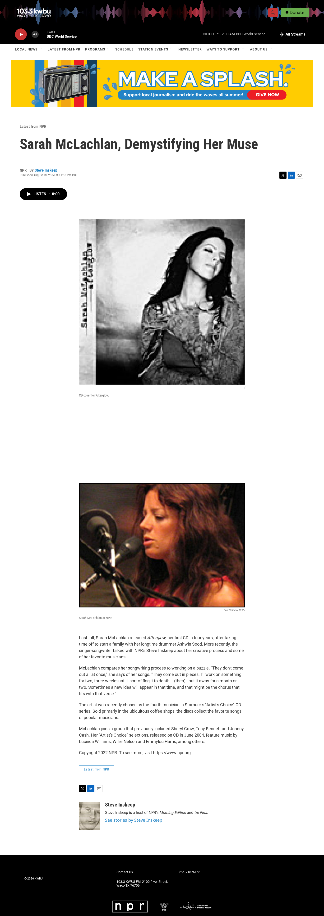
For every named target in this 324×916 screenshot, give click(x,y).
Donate (297, 12)
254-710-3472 (189, 872)
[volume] (35, 34)
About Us (259, 49)
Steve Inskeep (46, 170)
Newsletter (190, 49)
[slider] (42, 34)
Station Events (153, 49)
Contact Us (124, 872)
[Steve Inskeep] (89, 816)
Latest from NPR (64, 49)
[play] (21, 34)
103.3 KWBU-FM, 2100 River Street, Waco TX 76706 (142, 883)
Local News (26, 49)
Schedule (124, 49)
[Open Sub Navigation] (41, 49)
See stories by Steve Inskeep (133, 820)
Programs (95, 49)
